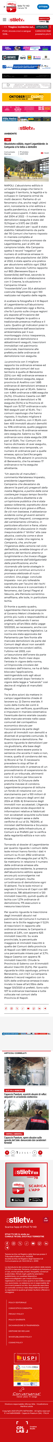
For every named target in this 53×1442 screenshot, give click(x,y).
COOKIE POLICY (16, 1342)
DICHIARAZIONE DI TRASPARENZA (24, 1325)
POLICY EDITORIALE (17, 1302)
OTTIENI (43, 6)
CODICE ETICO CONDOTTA (20, 1308)
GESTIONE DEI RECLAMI (19, 1331)
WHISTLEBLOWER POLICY (20, 1337)
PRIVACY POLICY (16, 1314)
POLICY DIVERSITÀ (17, 1320)
